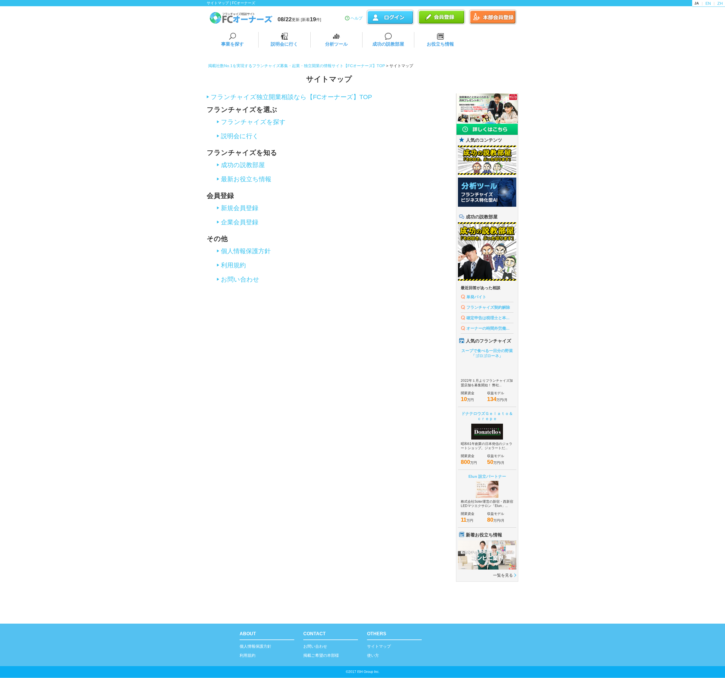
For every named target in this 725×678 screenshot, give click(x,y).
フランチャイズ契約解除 (488, 307)
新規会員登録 (239, 208)
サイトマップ (379, 646)
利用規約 (233, 265)
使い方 (373, 655)
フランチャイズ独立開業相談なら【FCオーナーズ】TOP (291, 97)
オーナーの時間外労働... (487, 328)
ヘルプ (356, 18)
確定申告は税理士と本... (487, 317)
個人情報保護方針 (246, 251)
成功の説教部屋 (388, 44)
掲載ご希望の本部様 (321, 655)
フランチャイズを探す (253, 121)
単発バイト (476, 297)
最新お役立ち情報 (246, 179)
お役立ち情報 (440, 44)
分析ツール (336, 44)
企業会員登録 (239, 222)
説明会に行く (284, 44)
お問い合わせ (240, 279)
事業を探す (232, 44)
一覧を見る (503, 575)
